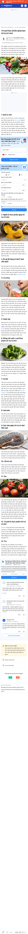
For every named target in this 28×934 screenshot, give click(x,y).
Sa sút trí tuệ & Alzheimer (20, 27)
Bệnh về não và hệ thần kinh (7, 27)
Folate (3, 328)
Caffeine (3, 527)
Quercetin (3, 510)
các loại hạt (17, 120)
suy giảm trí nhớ (21, 274)
